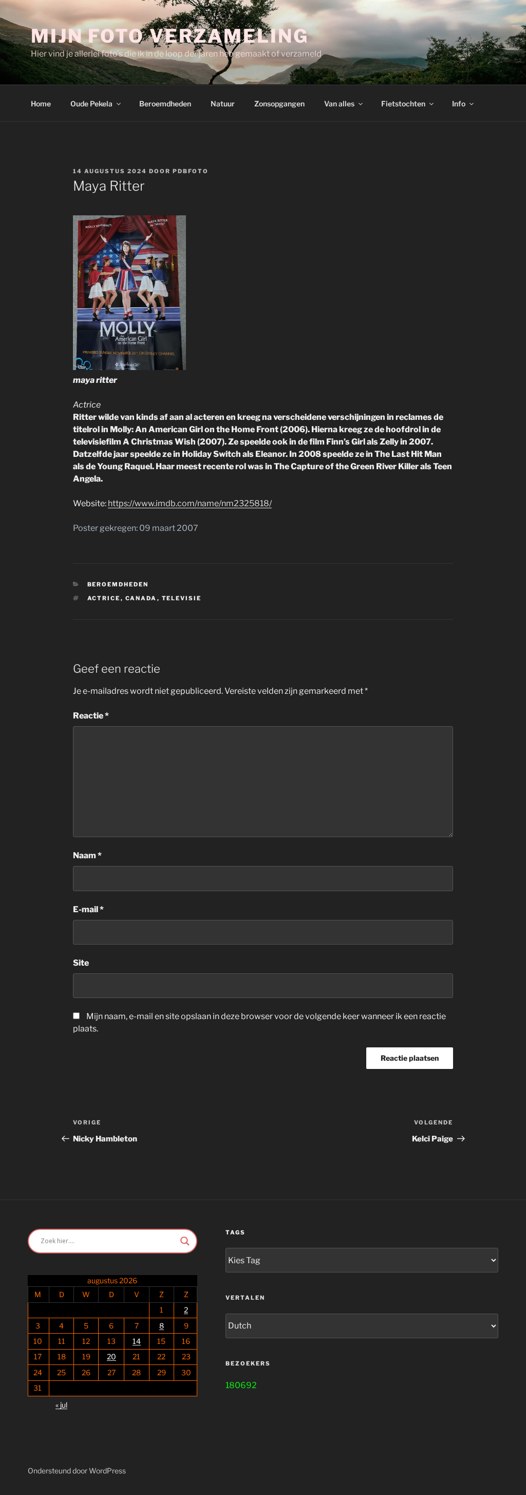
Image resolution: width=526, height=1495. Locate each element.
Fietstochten (403, 103)
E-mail (88, 909)
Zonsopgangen (279, 103)
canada (141, 598)
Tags (236, 1232)
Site (81, 963)
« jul (61, 1404)
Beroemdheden (165, 103)
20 (111, 1356)
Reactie (91, 716)
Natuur (223, 103)
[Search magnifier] (185, 1241)
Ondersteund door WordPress (77, 1470)
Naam (87, 855)
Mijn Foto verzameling (169, 36)
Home (41, 103)
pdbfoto (191, 171)
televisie (182, 598)
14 (137, 1341)
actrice (104, 598)
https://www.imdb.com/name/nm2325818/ (190, 503)
